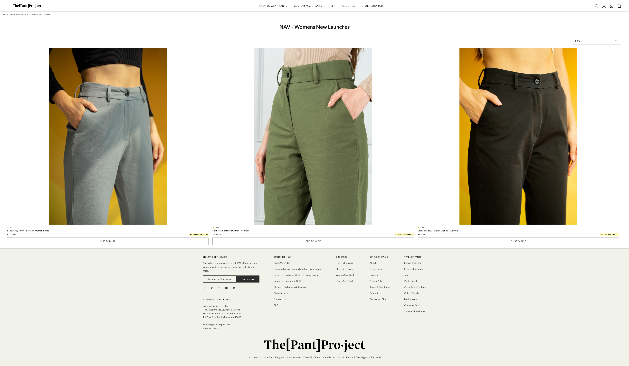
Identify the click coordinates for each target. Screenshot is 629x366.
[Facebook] (204, 288)
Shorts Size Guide (345, 281)
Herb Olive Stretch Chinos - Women (230, 230)
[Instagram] (219, 288)
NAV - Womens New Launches (38, 15)
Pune (317, 357)
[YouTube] (226, 288)
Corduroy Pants (412, 305)
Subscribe (248, 279)
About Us (348, 5)
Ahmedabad (328, 357)
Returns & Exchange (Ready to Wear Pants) (296, 275)
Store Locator (372, 5)
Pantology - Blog (378, 299)
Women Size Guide (345, 275)
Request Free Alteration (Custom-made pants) (298, 268)
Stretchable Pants (413, 268)
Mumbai (268, 357)
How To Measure (344, 262)
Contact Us (280, 299)
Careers (374, 275)
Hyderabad (295, 357)
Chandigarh (362, 357)
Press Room (376, 268)
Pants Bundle (411, 281)
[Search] (596, 6)
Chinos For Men (412, 293)
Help (332, 5)
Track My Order (282, 262)
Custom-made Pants (308, 5)
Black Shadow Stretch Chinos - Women (438, 230)
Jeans (407, 275)
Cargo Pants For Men (415, 287)
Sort (577, 40)
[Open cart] (619, 6)
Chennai (307, 357)
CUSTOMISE (108, 241)
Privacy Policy (376, 281)
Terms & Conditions (380, 287)
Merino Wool (410, 299)
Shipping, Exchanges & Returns (290, 287)
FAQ (276, 305)
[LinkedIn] (234, 288)
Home (4, 15)
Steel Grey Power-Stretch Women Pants (28, 230)
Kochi (340, 357)
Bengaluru (280, 357)
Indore (349, 357)
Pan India (376, 357)
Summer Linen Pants (414, 311)
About (373, 262)
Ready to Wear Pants (272, 5)
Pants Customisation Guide (288, 281)
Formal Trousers (412, 262)
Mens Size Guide (344, 268)
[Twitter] (211, 288)
